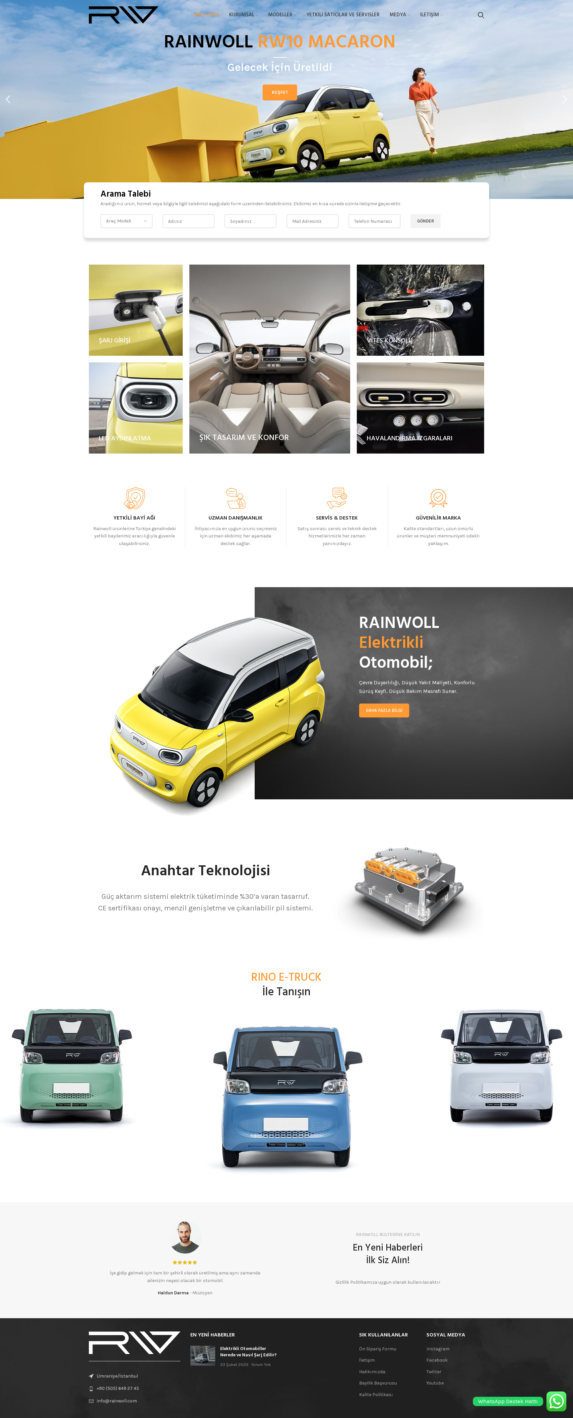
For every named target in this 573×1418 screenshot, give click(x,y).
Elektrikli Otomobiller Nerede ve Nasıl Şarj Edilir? (248, 1352)
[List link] (134, 1388)
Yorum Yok (261, 1364)
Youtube (435, 1383)
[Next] (564, 99)
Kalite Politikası (376, 1394)
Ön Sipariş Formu (377, 1349)
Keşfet (280, 92)
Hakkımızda (372, 1372)
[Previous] (8, 99)
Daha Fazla (134, 560)
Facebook (437, 1360)
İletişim (367, 1360)
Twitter (433, 1372)
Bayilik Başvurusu (378, 1383)
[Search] (481, 15)
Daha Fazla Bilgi (384, 710)
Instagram (438, 1349)
